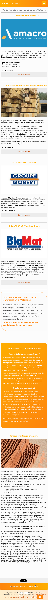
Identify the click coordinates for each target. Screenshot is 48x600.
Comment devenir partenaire (24, 586)
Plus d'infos (25, 74)
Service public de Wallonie (25, 399)
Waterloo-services (11, 3)
